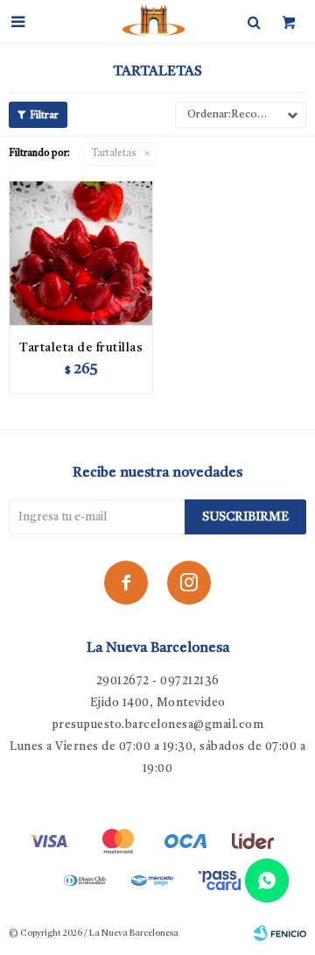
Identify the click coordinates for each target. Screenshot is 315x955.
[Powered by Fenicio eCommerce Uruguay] (280, 933)
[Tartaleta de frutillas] (81, 252)
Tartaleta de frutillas (81, 348)
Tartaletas (114, 154)
